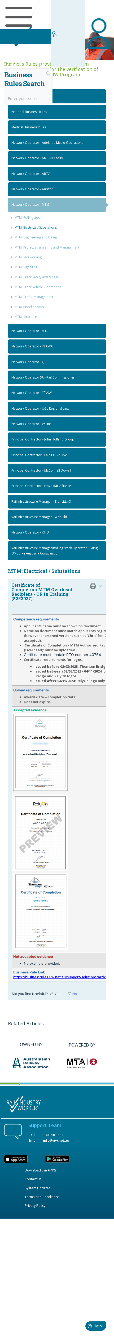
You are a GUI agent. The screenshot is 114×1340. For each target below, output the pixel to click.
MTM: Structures (26, 316)
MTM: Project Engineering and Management (47, 247)
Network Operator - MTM (30, 204)
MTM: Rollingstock (28, 217)
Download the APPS (40, 1170)
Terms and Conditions (42, 1196)
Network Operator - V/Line (31, 424)
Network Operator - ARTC (30, 173)
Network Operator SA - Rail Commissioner (42, 377)
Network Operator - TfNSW (31, 392)
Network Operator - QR (28, 362)
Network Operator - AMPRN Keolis (37, 158)
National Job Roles (25, 96)
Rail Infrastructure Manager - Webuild (39, 517)
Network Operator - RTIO (30, 532)
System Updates (38, 1188)
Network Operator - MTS (29, 331)
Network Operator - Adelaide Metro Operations (47, 142)
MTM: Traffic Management (34, 297)
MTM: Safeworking (28, 257)
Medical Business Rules (28, 127)
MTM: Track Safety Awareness (37, 277)
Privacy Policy (35, 1205)
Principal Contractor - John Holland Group (42, 439)
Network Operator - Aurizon (32, 189)
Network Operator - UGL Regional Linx (40, 408)
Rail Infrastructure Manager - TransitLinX (41, 501)
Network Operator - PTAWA (32, 346)
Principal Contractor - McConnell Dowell (41, 470)
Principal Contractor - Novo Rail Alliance (41, 486)
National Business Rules (29, 112)
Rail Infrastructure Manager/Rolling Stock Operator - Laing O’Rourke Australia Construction (54, 551)
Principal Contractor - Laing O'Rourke (39, 455)
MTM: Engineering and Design (37, 237)
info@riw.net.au (56, 1140)
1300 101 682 (53, 1134)
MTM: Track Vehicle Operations (38, 287)
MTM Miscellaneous (29, 307)
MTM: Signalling (26, 267)
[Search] (48, 74)
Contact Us (33, 1179)
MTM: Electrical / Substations (36, 227)
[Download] (47, 687)
